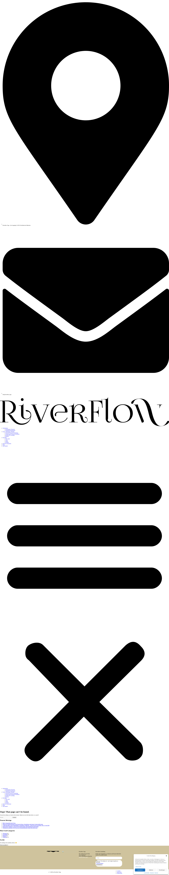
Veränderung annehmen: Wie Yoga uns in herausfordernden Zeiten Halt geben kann (20, 827)
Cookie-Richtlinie (146, 872)
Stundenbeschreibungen (10, 430)
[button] (166, 855)
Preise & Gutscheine (7, 443)
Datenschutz (152, 872)
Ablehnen (151, 870)
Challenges (5, 837)
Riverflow (5, 437)
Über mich (7, 438)
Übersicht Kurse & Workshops (11, 432)
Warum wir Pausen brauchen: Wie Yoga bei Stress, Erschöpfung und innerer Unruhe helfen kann (23, 824)
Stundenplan (5, 428)
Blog (4, 444)
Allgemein (5, 833)
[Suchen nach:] (6, 817)
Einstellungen (162, 870)
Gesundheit (5, 834)
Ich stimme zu (99, 864)
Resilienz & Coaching (9, 435)
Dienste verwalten (138, 866)
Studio (6, 441)
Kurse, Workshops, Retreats (8, 431)
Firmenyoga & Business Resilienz (12, 434)
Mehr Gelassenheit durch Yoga (9, 823)
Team (6, 440)
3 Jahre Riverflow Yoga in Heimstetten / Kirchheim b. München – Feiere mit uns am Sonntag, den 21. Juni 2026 (26, 825)
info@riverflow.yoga (83, 857)
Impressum (156, 872)
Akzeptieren (140, 870)
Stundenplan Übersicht (10, 429)
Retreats (7, 436)
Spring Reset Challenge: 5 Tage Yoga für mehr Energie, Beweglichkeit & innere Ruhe (20, 826)
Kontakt (7, 442)
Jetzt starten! (5, 446)
